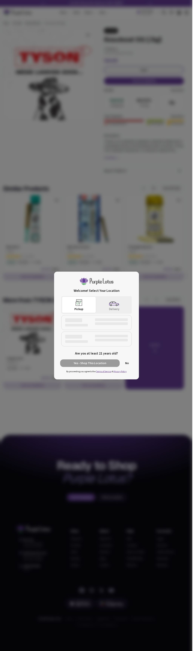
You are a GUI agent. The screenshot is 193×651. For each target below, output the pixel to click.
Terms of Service (103, 371)
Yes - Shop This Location (90, 363)
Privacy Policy (120, 371)
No (127, 363)
